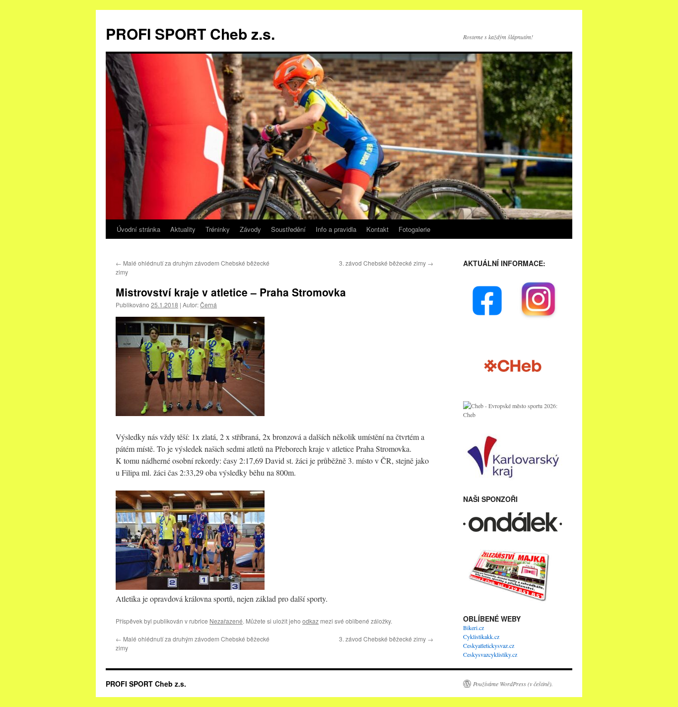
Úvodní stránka (138, 229)
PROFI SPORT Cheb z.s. (190, 33)
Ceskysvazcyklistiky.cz (490, 654)
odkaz (310, 621)
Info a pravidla (336, 229)
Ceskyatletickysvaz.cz (488, 645)
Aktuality (183, 229)
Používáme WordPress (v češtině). (513, 684)
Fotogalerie (414, 229)
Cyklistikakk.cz (481, 636)
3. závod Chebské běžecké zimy (386, 263)
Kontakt (377, 229)
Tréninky (217, 229)
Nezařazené (226, 621)
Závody (250, 229)
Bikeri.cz (473, 628)
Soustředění (288, 229)
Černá (208, 304)
